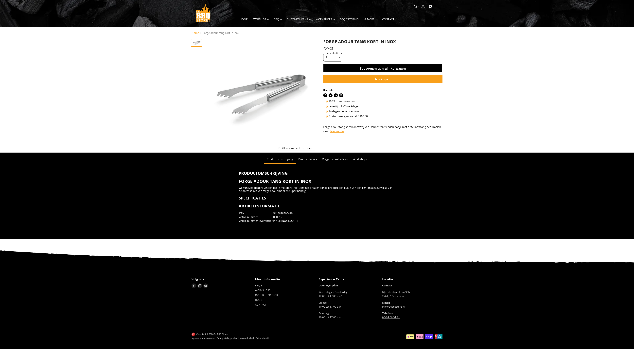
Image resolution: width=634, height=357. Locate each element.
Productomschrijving (280, 159)
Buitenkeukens (298, 19)
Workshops (324, 19)
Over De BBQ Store (267, 295)
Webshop (260, 19)
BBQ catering (349, 19)
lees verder (337, 131)
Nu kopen (383, 79)
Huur (258, 299)
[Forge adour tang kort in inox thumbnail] (196, 42)
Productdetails (307, 159)
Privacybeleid (262, 338)
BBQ (277, 19)
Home (244, 19)
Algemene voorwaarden (203, 338)
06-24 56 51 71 (391, 317)
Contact (388, 19)
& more (369, 19)
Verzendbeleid (247, 338)
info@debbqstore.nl (393, 306)
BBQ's (258, 285)
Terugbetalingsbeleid (227, 338)
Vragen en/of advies (335, 159)
